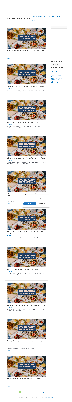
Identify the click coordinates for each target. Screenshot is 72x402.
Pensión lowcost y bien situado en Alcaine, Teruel (24, 379)
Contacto (33, 20)
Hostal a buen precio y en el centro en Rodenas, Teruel (26, 50)
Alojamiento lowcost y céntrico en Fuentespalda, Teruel (26, 158)
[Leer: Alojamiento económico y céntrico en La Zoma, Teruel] (26, 74)
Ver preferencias (42, 203)
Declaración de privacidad (37, 205)
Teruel (8, 52)
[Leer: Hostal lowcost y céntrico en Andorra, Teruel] (26, 257)
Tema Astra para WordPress (49, 397)
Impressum (42, 205)
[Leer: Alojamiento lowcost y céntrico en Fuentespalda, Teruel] (26, 145)
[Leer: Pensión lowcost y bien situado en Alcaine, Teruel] (26, 366)
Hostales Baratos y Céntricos (19, 18)
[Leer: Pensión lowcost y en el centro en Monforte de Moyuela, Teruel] (26, 328)
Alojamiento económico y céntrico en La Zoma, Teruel (25, 86)
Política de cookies (30, 205)
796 (26, 392)
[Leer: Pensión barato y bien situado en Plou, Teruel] (26, 109)
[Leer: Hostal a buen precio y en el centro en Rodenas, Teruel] (26, 38)
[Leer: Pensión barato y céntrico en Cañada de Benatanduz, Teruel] (26, 219)
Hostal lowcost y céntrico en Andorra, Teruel (22, 269)
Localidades (59, 16)
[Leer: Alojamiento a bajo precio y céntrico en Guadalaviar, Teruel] (26, 181)
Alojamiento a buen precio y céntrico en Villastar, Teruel (26, 305)
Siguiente (45, 392)
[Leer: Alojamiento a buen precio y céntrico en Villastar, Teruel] (26, 292)
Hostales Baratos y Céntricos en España (39, 16)
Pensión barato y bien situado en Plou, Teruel (22, 122)
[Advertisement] (29, 7)
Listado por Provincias (51, 16)
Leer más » (9, 58)
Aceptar (29, 203)
